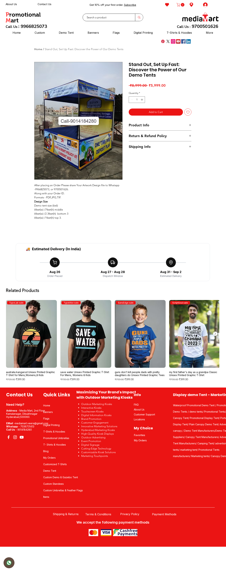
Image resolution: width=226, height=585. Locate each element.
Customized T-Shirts (55, 464)
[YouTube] (178, 41)
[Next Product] (215, 334)
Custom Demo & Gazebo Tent (60, 477)
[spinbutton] (137, 100)
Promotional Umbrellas (56, 438)
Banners (48, 411)
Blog (46, 451)
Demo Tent (49, 470)
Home (38, 49)
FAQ (136, 404)
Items (46, 496)
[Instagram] (173, 41)
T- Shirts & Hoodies (54, 444)
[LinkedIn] (188, 41)
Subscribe (130, 5)
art (15, 20)
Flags (46, 418)
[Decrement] (131, 100)
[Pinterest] (163, 41)
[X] (168, 41)
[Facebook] (183, 41)
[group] (113, 342)
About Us (11, 4)
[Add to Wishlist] (188, 112)
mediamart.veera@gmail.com (31, 423)
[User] (9, 562)
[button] (181, 5)
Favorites (139, 435)
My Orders (49, 457)
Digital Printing (51, 425)
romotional (25, 14)
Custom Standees (53, 483)
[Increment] (142, 100)
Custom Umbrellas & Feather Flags (63, 490)
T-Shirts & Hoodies (54, 431)
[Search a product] (139, 17)
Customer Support (144, 414)
